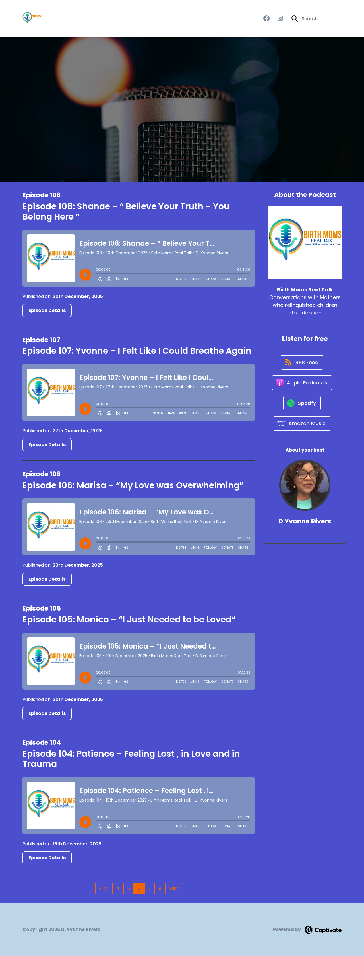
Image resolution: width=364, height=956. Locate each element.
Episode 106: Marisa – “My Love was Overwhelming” (132, 485)
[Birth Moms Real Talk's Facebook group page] (266, 18)
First (104, 888)
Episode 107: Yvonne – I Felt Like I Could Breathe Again (136, 351)
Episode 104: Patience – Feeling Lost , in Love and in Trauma (131, 759)
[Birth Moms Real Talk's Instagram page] (277, 18)
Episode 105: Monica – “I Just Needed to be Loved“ (128, 619)
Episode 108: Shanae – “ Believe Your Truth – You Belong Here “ (125, 211)
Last (173, 888)
